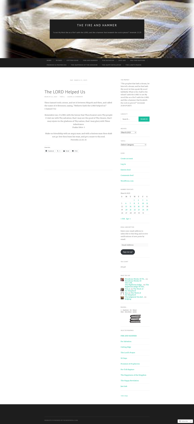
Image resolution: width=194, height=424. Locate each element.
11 (147, 203)
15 (134, 206)
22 (135, 210)
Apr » (128, 219)
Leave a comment (75, 97)
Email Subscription (127, 227)
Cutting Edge (72, 60)
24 (143, 210)
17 (143, 206)
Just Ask (122, 60)
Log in (123, 164)
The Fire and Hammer (97, 25)
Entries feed (125, 170)
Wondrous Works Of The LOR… (133, 282)
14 (130, 206)
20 (126, 210)
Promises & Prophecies (56, 65)
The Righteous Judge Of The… (137, 286)
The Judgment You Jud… (134, 297)
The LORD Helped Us (64, 92)
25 (147, 210)
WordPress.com (127, 181)
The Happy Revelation (111, 65)
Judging (128, 299)
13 (126, 206)
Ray (126, 293)
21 (130, 210)
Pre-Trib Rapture (137, 60)
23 (139, 210)
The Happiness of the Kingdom (84, 65)
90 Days (59, 60)
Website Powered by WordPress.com (61, 420)
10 (143, 203)
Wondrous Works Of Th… (135, 279)
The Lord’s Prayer (133, 65)
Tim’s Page (124, 396)
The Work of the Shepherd (134, 290)
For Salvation (108, 60)
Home (49, 60)
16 (139, 206)
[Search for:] (135, 119)
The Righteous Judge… (134, 285)
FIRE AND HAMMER (90, 60)
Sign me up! (127, 252)
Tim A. (62, 97)
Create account (127, 159)
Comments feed (127, 175)
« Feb (123, 219)
